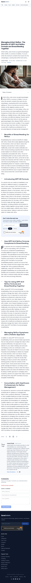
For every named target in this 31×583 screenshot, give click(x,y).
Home (2, 536)
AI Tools (17, 4)
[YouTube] (17, 579)
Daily (10, 228)
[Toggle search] (2, 5)
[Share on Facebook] (10, 436)
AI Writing (3, 558)
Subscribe (24, 225)
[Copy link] (16, 436)
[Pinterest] (19, 579)
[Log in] (26, 2)
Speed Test (4, 566)
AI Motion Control (5, 560)
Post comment (6, 506)
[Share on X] (6, 436)
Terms (11, 576)
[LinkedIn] (15, 579)
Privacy (7, 576)
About (2, 546)
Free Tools (3, 540)
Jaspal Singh (4, 60)
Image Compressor (5, 562)
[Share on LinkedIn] (13, 436)
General (9, 62)
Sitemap (21, 576)
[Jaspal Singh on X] (17, 472)
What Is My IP (4, 568)
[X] (11, 579)
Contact (3, 550)
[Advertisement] (15, 24)
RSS (25, 576)
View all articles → (11, 472)
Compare (3, 542)
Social (6, 4)
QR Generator (4, 564)
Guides (13, 4)
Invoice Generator (24, 4)
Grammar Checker (5, 556)
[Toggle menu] (28, 1)
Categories (3, 538)
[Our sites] (10, 1)
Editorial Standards (5, 548)
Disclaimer (16, 576)
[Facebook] (13, 579)
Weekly (15, 228)
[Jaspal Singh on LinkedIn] (19, 472)
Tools (9, 4)
